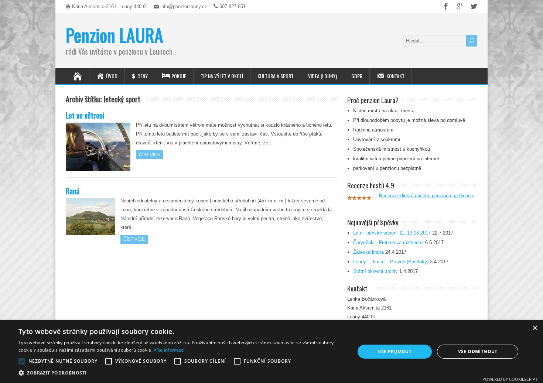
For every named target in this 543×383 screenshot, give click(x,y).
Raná (72, 190)
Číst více (149, 154)
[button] (181, 373)
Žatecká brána (368, 252)
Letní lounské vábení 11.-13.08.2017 (392, 233)
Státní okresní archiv (375, 271)
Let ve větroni (85, 115)
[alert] (271, 351)
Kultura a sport (275, 76)
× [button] (534, 328)
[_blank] (443, 6)
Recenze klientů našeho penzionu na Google (426, 195)
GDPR (356, 76)
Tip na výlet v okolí (222, 76)
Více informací (169, 350)
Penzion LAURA (114, 35)
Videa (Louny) (322, 76)
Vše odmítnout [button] (478, 351)
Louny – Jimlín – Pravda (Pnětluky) (390, 261)
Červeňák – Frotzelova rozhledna (388, 242)
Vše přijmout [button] (394, 351)
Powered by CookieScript (509, 379)
